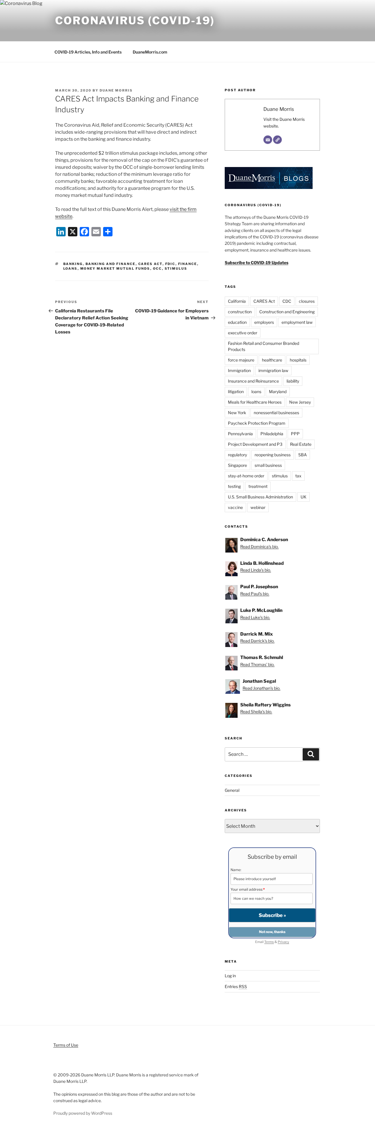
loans (70, 268)
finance (187, 264)
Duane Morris (116, 90)
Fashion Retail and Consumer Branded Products (263, 346)
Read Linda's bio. (255, 569)
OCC (157, 268)
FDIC (170, 264)
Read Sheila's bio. (256, 711)
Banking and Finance (111, 264)
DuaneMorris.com (150, 51)
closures (307, 301)
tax (298, 475)
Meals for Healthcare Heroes (255, 402)
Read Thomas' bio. (257, 664)
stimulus (176, 268)
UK (303, 496)
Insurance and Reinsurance (253, 380)
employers (264, 322)
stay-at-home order (246, 475)
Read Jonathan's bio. (261, 688)
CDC (286, 301)
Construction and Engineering (287, 311)
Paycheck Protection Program (256, 423)
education (237, 322)
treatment (257, 486)
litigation (236, 391)
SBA (302, 454)
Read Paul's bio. (254, 593)
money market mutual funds (115, 268)
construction (240, 311)
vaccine (235, 507)
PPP (295, 433)
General (232, 790)
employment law (297, 322)
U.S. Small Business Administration (260, 496)
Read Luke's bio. (255, 617)
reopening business (273, 454)
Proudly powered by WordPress (82, 1113)
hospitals (298, 359)
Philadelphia (271, 433)
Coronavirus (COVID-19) (135, 20)
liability (293, 380)
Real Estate (300, 444)
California (237, 301)
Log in (230, 975)
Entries (236, 986)
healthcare (272, 359)
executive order (242, 332)
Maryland (278, 391)
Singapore (237, 465)
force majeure (241, 359)
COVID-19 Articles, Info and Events (88, 51)
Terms (269, 942)
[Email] (267, 139)
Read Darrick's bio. (257, 640)
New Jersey (300, 402)
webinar (257, 507)
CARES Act (150, 264)
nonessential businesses (276, 412)
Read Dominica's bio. (259, 546)
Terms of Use (65, 1044)
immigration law (273, 370)
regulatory (237, 454)
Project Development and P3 (255, 444)
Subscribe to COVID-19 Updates (256, 262)
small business (268, 465)
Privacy (283, 942)
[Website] (277, 139)
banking (73, 264)
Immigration (239, 370)
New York (237, 412)
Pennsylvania (240, 433)
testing (234, 486)
